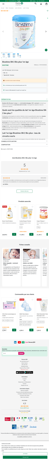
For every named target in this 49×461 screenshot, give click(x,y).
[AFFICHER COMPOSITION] (47, 145)
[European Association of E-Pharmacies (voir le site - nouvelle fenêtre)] (24, 427)
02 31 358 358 (41, 0)
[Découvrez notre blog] (30, 342)
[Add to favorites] (15, 207)
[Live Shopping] (23, 342)
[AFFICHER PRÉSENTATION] (47, 99)
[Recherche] (35, 3)
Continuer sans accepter (6, 443)
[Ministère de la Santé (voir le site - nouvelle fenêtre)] (18, 419)
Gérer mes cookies (24, 397)
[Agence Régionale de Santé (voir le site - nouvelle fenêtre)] (41, 419)
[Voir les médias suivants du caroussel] (46, 31)
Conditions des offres (24, 395)
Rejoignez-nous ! (24, 369)
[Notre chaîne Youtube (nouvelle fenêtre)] (19, 342)
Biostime (5, 65)
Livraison (24, 378)
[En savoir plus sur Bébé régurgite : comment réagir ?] (11, 253)
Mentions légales (24, 390)
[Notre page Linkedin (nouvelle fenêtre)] (15, 342)
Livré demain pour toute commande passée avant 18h (15, 85)
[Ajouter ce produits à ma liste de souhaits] (47, 11)
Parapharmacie (24, 366)
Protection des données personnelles (24, 392)
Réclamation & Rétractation (24, 382)
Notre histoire (24, 363)
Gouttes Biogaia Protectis (25, 221)
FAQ (24, 380)
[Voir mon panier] (46, 4)
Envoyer (21, 353)
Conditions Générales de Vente (24, 393)
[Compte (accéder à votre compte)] (41, 4)
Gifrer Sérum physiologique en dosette (9, 314)
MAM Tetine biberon (24, 314)
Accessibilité (19, 436)
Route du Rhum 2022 (24, 368)
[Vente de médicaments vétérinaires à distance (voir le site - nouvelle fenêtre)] (30, 419)
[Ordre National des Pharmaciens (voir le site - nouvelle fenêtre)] (36, 419)
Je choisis (25, 453)
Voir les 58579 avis (13, 0)
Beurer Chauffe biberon (7, 221)
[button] (3, 4)
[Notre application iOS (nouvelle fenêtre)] (20, 372)
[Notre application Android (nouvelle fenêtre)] (28, 372)
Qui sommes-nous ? (24, 361)
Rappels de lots (24, 385)
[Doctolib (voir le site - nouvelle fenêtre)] (33, 427)
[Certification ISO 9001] (10, 419)
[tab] (7, 52)
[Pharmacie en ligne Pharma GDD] (19, 4)
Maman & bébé (6, 259)
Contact (33, 0)
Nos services (24, 364)
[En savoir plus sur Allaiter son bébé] (31, 253)
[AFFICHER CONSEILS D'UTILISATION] (47, 141)
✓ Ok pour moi (25, 457)
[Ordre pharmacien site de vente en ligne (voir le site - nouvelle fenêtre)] (24, 419)
